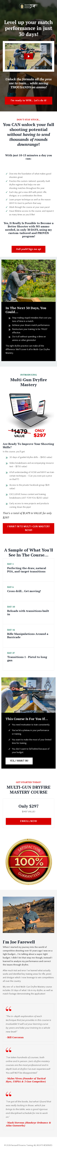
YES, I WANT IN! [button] (19, 760)
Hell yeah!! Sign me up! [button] (28, 249)
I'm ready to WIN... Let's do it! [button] (28, 100)
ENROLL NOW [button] (28, 821)
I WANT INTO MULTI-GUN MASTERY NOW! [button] (28, 528)
